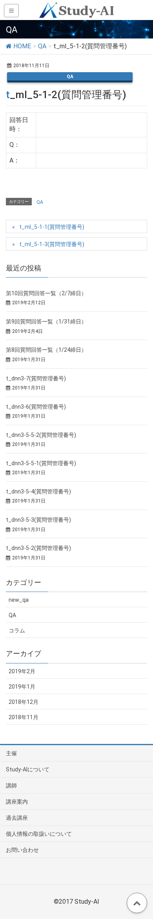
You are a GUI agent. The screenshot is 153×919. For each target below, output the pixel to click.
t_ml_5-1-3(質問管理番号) (51, 244)
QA (70, 76)
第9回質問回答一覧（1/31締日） (46, 321)
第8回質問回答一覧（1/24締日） (46, 350)
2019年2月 (22, 671)
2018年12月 (23, 702)
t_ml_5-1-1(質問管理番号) (51, 227)
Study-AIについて (27, 769)
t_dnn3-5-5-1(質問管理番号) (41, 463)
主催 (11, 753)
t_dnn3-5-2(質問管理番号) (38, 548)
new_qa (19, 600)
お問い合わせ (22, 850)
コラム (17, 630)
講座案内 (17, 801)
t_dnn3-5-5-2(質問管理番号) (41, 435)
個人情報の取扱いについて (39, 834)
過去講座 (17, 818)
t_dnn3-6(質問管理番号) (36, 407)
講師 (11, 785)
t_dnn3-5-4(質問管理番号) (38, 491)
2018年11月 (23, 717)
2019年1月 (22, 686)
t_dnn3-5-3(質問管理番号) (38, 520)
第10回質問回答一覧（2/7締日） (46, 293)
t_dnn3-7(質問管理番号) (36, 378)
